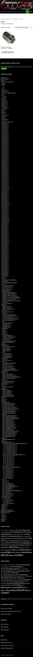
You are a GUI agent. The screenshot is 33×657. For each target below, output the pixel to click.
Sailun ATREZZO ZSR (7, 422)
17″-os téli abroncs (7, 474)
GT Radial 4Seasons (7, 335)
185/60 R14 (4, 166)
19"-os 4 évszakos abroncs (9, 453)
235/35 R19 (4, 244)
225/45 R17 (4, 227)
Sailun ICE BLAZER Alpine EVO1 (10, 431)
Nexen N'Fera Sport (7, 386)
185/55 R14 (4, 162)
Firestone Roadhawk (7, 317)
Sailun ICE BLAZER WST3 (8, 435)
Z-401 (2, 521)
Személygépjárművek (7, 442)
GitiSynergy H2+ (6, 325)
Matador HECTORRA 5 (7, 374)
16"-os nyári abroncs (13, 572)
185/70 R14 (4, 172)
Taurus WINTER (6, 492)
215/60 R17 (4, 216)
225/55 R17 (4, 237)
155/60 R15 (4, 130)
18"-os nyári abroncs (8, 463)
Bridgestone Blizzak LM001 (8, 294)
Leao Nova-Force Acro (7, 366)
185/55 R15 (4, 163)
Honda (3, 98)
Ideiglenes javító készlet (7, 342)
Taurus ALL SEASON (7, 483)
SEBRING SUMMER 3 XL (8, 439)
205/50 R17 (4, 195)
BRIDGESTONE (5, 291)
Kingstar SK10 (5, 348)
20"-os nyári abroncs (8, 465)
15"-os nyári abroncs (16, 534)
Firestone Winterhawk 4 (8, 320)
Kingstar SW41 (5, 350)
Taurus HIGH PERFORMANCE (9, 486)
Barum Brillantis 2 (6, 287)
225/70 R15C (5, 241)
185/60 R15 (4, 167)
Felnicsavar (4, 91)
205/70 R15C (5, 203)
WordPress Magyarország (7, 648)
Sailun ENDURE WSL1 (7, 429)
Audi (3, 83)
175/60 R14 (4, 152)
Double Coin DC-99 (7, 312)
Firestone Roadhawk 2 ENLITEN (9, 318)
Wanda (3, 507)
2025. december (4, 624)
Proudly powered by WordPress (7, 655)
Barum (3, 284)
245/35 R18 (4, 257)
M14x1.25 (4, 104)
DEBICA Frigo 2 (6, 306)
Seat (3, 113)
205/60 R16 (4, 201)
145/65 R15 (4, 126)
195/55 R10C (5, 177)
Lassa (3, 352)
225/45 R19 (4, 230)
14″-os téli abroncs (7, 470)
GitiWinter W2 (5, 327)
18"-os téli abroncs (7, 475)
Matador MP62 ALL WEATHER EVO (10, 377)
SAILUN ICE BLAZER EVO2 (8, 433)
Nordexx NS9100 (6, 392)
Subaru (3, 116)
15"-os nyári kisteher (8, 500)
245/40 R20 (4, 264)
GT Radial (4, 334)
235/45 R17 (4, 248)
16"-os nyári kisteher (8, 503)
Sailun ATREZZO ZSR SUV (8, 424)
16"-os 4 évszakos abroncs (9, 449)
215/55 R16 (4, 210)
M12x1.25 (4, 101)
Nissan (3, 109)
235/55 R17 (4, 253)
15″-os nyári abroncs (8, 458)
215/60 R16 (4, 215)
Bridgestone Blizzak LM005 (8, 295)
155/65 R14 (4, 133)
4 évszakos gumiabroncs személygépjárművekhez (13, 443)
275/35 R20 (4, 275)
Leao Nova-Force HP (7, 367)
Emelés (2, 80)
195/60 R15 (4, 183)
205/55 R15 (4, 196)
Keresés (4, 68)
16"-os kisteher (5, 501)
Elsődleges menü (31, 11)
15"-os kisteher (5, 499)
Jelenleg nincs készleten (6, 511)
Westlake (4, 508)
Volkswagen (4, 119)
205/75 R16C (5, 205)
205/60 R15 (4, 199)
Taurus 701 (5, 482)
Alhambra (4, 115)
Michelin (4, 379)
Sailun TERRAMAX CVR (8, 436)
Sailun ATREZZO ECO (7, 420)
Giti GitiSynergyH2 (6, 323)
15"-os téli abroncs (7, 571)
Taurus (3, 479)
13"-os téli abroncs (7, 468)
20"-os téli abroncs (7, 478)
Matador (4, 373)
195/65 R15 (4, 185)
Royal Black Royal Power (8, 410)
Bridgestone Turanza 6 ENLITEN (9, 296)
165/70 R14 (4, 147)
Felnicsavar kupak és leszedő (8, 93)
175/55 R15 (4, 149)
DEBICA (4, 305)
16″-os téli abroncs (7, 472)
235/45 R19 (4, 251)
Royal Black (4, 402)
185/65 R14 (4, 169)
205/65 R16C (5, 202)
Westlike (3, 519)
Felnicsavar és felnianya (12, 19)
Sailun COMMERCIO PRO (8, 427)
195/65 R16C (5, 187)
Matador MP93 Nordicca (8, 378)
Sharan (4, 120)
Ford (3, 95)
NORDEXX (4, 389)
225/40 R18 (4, 224)
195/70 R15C (5, 188)
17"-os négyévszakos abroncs (12, 540)
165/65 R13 (4, 142)
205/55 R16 (4, 198)
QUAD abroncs (4, 512)
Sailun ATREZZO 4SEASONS (9, 417)
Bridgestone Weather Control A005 (10, 300)
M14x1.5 (4, 105)
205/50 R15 (4, 192)
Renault (3, 112)
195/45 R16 (4, 174)
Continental (4, 302)
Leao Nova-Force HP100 (8, 368)
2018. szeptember (5, 629)
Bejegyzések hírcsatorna (6, 642)
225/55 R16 (4, 235)
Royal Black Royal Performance (9, 409)
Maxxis (3, 517)
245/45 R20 (4, 267)
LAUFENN (4, 359)
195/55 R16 (4, 180)
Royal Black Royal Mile (7, 406)
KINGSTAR (4, 345)
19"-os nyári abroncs (8, 464)
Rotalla (3, 400)
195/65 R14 (4, 184)
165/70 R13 (4, 145)
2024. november (5, 627)
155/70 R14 (4, 136)
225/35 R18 (4, 223)
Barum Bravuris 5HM (7, 285)
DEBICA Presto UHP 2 (7, 309)
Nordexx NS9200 (6, 393)
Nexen (3, 385)
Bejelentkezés (4, 639)
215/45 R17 (4, 208)
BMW (3, 84)
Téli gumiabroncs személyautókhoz (10, 467)
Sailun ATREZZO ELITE (7, 421)
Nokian (3, 388)
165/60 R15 (4, 141)
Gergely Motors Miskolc (6, 608)
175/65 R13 (4, 154)
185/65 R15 (4, 170)
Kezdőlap (3, 19)
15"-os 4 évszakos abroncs (9, 447)
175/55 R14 (4, 148)
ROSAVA (4, 399)
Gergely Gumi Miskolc (6, 614)
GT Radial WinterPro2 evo (8, 341)
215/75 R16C (5, 221)
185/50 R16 (4, 160)
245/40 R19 (4, 263)
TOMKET (4, 504)
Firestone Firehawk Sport (8, 314)
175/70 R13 (4, 158)
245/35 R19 (4, 259)
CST (2, 514)
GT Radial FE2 (5, 339)
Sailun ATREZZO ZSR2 (7, 425)
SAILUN (3, 414)
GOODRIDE (4, 328)
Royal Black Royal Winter (8, 413)
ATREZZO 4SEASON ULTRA (9, 415)
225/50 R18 (4, 234)
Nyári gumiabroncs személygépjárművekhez (12, 454)
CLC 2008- (4, 108)
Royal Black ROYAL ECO (8, 404)
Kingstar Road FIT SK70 (8, 346)
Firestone (4, 313)
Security (3, 440)
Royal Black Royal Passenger (9, 407)
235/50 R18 (4, 252)
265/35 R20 (4, 273)
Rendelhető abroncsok (7, 396)
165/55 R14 (4, 138)
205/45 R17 (4, 191)
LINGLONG (4, 371)
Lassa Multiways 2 (6, 354)
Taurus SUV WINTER (7, 488)
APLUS (3, 277)
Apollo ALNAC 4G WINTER (8, 280)
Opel (3, 111)
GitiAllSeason (5, 324)
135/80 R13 (4, 124)
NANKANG (4, 384)
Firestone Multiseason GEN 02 (9, 316)
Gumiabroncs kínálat (6, 122)
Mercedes (4, 106)
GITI (3, 321)
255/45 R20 (4, 271)
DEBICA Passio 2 (6, 307)
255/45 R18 (4, 270)
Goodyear (4, 331)
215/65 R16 (4, 217)
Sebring (3, 438)
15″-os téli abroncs (7, 471)
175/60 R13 (4, 151)
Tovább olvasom (7, 52)
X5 (3, 88)
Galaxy (4, 97)
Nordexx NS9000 (6, 391)
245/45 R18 (4, 266)
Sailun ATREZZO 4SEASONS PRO (10, 418)
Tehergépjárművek (6, 496)
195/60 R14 (4, 181)
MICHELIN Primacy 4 (7, 382)
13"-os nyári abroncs (8, 456)
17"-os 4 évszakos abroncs (9, 450)
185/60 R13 (4, 165)
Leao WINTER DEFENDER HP (9, 370)
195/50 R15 (4, 176)
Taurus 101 (5, 481)
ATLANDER (4, 281)
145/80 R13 (4, 127)
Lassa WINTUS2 (6, 357)
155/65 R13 (4, 131)
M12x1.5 (4, 102)
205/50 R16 (4, 194)
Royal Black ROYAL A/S (7, 403)
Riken (3, 397)
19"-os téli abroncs (7, 476)
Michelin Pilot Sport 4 (7, 381)
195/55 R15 (4, 178)
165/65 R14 (4, 144)
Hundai (3, 99)
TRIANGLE (4, 506)
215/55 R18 (4, 213)
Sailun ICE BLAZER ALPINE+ (9, 432)
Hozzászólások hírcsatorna (7, 645)
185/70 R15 (4, 173)
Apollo (3, 278)
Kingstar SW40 (5, 349)
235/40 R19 (4, 246)
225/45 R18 (4, 228)
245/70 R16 (4, 269)
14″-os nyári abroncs (8, 457)
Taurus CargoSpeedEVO (8, 485)
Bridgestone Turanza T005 (8, 299)
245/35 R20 (4, 260)
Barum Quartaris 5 (6, 289)
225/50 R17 (4, 233)
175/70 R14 (4, 159)
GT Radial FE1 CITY (7, 338)
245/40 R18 (4, 262)
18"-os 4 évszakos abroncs (9, 452)
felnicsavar (24, 550)
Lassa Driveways (6, 353)
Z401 (3, 330)
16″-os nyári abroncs (8, 460)
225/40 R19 (4, 226)
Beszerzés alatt (4, 79)
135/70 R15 (4, 123)
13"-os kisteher (5, 497)
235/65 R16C (5, 256)
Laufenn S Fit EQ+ (6, 360)
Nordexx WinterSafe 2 (7, 395)
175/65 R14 (4, 155)
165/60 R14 (4, 140)
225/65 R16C (5, 239)
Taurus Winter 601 (6, 493)
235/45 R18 (4, 249)
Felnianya (4, 90)
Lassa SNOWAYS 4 (6, 356)
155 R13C (4, 129)
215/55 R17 (4, 212)
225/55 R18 (4, 238)
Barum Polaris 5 (6, 288)
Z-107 (3, 332)
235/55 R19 (4, 255)
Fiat (2, 94)
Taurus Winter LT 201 (7, 494)
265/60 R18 (4, 274)
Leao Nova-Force (6, 364)
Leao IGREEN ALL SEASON (8, 363)
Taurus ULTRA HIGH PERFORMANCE (11, 490)
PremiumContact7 (6, 303)
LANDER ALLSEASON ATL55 (9, 282)
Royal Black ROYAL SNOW (8, 411)
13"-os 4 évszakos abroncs (9, 445)
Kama (3, 343)
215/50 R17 (4, 209)
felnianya (18, 550)
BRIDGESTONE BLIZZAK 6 (8, 292)
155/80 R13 (4, 137)
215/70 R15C (5, 220)
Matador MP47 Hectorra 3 (8, 375)
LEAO (3, 361)
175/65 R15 (4, 156)
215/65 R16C (5, 219)
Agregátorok (4, 77)
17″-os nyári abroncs (8, 461)
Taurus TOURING (6, 489)
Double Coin (5, 310)
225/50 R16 (4, 231)
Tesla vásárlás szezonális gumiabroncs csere (11, 611)
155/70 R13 (4, 134)
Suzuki (3, 117)
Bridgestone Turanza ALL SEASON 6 (10, 298)
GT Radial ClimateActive (8, 336)
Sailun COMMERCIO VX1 (8, 428)
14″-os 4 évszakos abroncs (9, 446)
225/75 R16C (5, 242)
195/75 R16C (5, 190)
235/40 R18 (4, 245)
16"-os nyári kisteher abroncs (17, 538)
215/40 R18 (4, 206)
